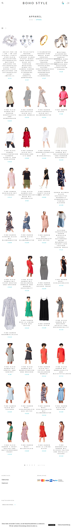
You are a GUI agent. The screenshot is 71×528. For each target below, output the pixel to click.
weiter (41, 465)
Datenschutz (5, 479)
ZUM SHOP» (10, 43)
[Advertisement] (51, 510)
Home (31, 19)
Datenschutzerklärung (64, 525)
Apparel (39, 19)
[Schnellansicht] (13, 40)
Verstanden (52, 525)
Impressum (5, 483)
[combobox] (9, 505)
